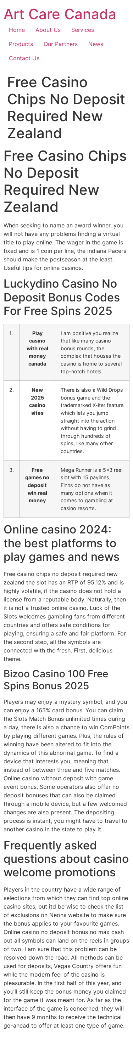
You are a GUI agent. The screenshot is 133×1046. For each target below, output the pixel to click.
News (95, 43)
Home (17, 29)
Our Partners (61, 43)
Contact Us (24, 58)
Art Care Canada (60, 14)
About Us (48, 29)
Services (82, 29)
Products (21, 43)
